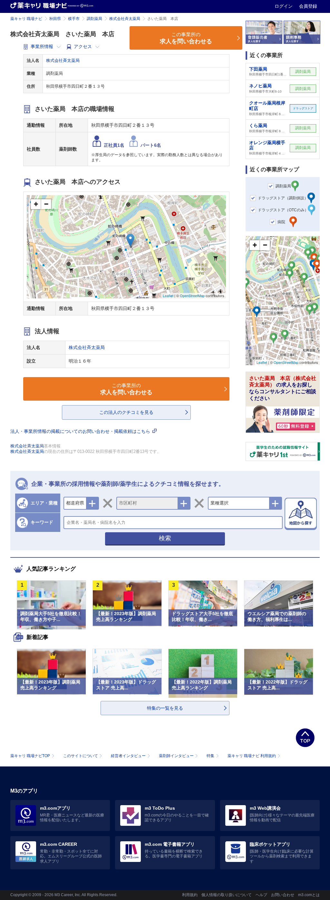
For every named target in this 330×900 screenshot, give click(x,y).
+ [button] (36, 204)
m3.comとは (309, 895)
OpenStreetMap (192, 295)
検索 (165, 538)
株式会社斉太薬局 (124, 18)
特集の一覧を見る (165, 708)
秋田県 (55, 18)
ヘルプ (261, 895)
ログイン (284, 6)
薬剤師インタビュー (176, 756)
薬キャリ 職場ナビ (26, 18)
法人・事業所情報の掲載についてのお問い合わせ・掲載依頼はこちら (80, 431)
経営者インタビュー (128, 756)
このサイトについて (80, 756)
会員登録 (308, 6)
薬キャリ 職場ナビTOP (30, 756)
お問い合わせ (282, 895)
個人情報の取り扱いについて (226, 895)
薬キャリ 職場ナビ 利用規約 (252, 756)
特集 (210, 756)
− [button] (46, 204)
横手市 (74, 18)
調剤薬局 (94, 18)
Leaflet (168, 295)
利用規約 (190, 895)
